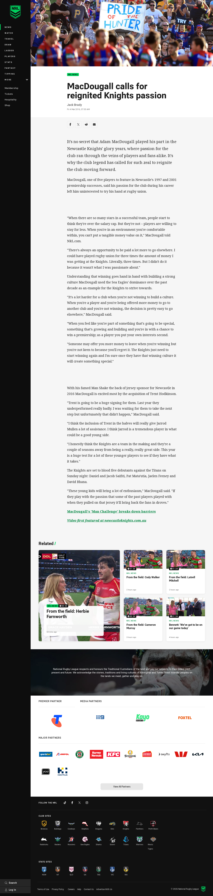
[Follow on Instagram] (87, 803)
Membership (11, 88)
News (8, 27)
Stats (8, 62)
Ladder (9, 50)
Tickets (9, 93)
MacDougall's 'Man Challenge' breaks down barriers (111, 511)
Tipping (10, 74)
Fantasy (10, 68)
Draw (8, 44)
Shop (7, 105)
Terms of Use (43, 889)
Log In (12, 889)
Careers (71, 889)
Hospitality (10, 99)
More (8, 79)
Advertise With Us (104, 889)
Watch (9, 33)
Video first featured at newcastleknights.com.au (106, 520)
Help (79, 889)
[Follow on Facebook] (72, 803)
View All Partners (121, 786)
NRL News (73, 75)
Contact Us (89, 889)
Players (10, 56)
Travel (9, 39)
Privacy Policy (58, 889)
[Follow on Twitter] (79, 803)
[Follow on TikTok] (65, 803)
